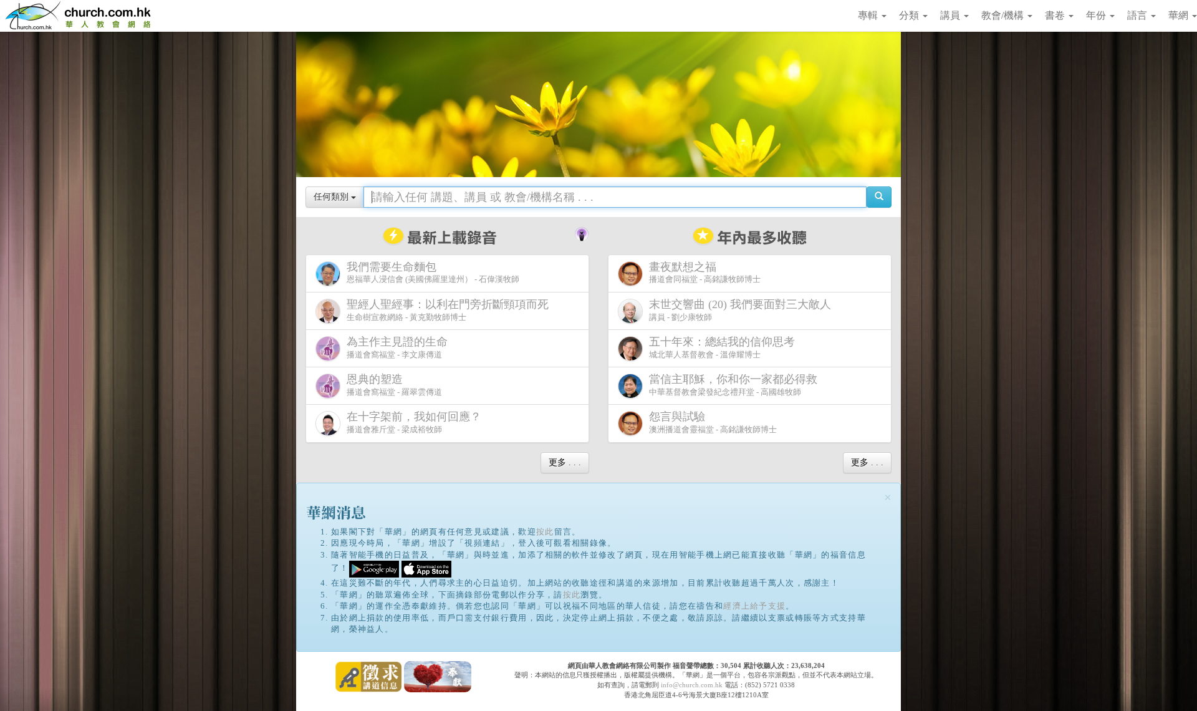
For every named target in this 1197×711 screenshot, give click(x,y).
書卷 (1056, 15)
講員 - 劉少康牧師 (740, 310)
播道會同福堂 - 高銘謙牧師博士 (705, 272)
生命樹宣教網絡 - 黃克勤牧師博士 (448, 310)
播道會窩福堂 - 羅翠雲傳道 (394, 385)
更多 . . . (565, 462)
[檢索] (879, 197)
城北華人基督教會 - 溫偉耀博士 (722, 347)
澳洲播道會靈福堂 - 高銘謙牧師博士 (713, 422)
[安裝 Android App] (374, 568)
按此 (545, 531)
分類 (910, 15)
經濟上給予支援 (754, 606)
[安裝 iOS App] (426, 568)
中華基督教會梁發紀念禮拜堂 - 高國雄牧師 (733, 385)
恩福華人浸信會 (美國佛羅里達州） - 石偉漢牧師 (433, 272)
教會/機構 (1003, 15)
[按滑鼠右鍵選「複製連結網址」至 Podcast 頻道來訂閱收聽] (581, 232)
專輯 (869, 15)
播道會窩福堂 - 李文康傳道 (397, 347)
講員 (951, 15)
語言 (1138, 15)
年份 (1097, 15)
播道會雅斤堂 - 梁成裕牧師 (414, 422)
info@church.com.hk (692, 685)
